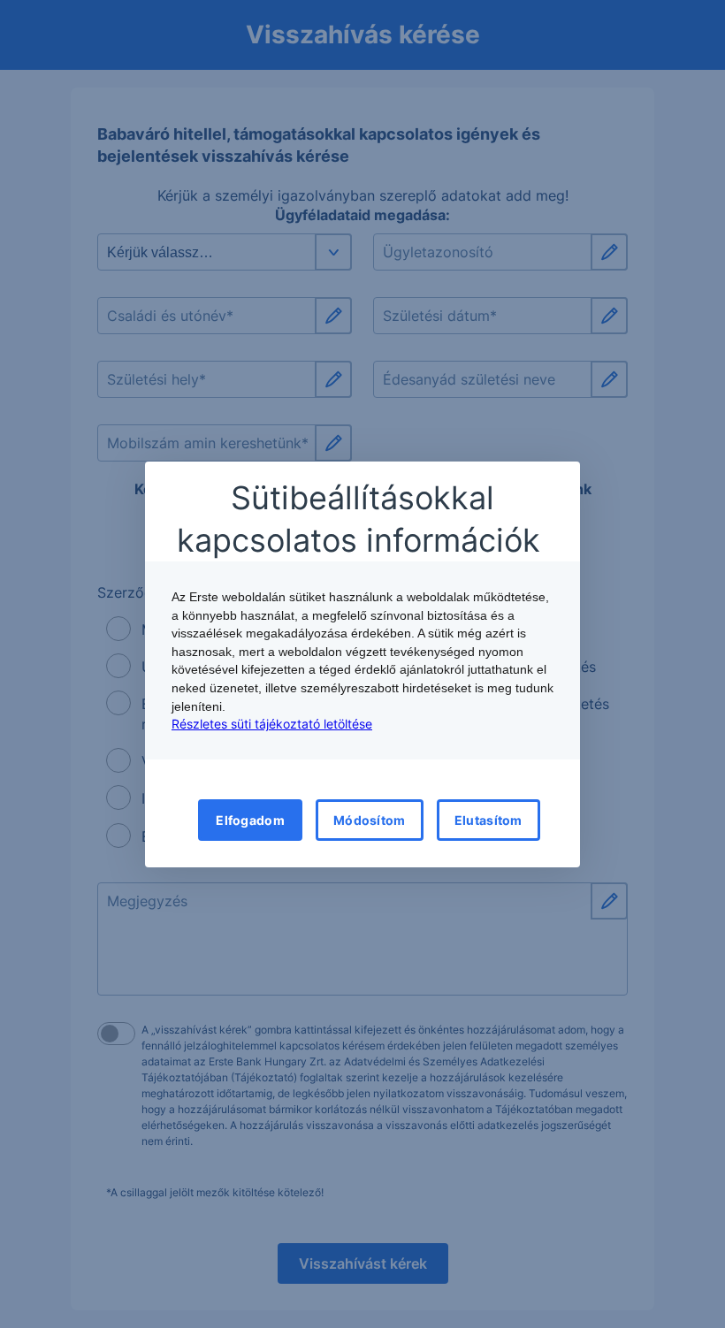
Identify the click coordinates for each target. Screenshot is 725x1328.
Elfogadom (250, 820)
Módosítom (369, 820)
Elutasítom (488, 820)
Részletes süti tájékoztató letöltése (272, 723)
